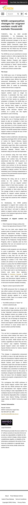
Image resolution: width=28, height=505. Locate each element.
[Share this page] (26, 13)
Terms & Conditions (20, 499)
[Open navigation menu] (2, 13)
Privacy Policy (22, 502)
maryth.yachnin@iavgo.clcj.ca (9, 414)
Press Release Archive (16, 496)
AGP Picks (4, 2)
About (7, 496)
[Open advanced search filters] (21, 14)
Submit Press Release (8, 499)
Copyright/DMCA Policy (9, 502)
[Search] (18, 14)
